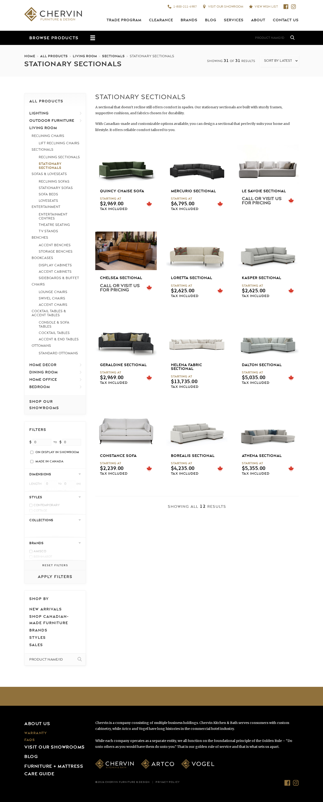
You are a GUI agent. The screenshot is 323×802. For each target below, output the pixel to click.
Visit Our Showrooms (54, 747)
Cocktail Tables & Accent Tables (49, 313)
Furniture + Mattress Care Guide (53, 770)
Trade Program (124, 20)
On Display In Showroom (57, 452)
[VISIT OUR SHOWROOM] (216, 38)
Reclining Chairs (48, 136)
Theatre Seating (54, 225)
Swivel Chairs (52, 298)
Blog (210, 20)
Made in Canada (49, 461)
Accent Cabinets (55, 271)
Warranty (35, 733)
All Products (54, 56)
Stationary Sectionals (50, 166)
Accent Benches (55, 245)
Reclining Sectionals (59, 157)
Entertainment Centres (53, 216)
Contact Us (286, 20)
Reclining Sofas (54, 181)
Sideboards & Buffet (59, 278)
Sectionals (113, 56)
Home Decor (43, 365)
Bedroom (39, 387)
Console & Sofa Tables (54, 324)
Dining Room (43, 372)
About (258, 20)
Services (234, 20)
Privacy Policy (168, 782)
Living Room (85, 56)
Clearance (161, 20)
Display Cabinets (55, 265)
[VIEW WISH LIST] (230, 38)
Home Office (43, 379)
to (55, 442)
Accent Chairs (53, 305)
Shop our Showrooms (44, 404)
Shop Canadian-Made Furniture (49, 619)
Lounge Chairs (53, 292)
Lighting (39, 113)
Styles (37, 637)
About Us (37, 723)
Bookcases (42, 258)
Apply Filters (55, 576)
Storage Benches (56, 251)
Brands (189, 20)
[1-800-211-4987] (202, 38)
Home (29, 56)
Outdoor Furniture (51, 120)
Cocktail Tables (54, 333)
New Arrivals (45, 609)
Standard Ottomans (58, 353)
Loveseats (48, 200)
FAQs (29, 740)
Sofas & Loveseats (49, 174)
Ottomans (41, 345)
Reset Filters (55, 565)
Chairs (38, 284)
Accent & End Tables (59, 339)
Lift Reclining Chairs (59, 143)
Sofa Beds (48, 194)
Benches (40, 237)
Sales (36, 645)
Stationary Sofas (56, 188)
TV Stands (48, 231)
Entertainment (46, 207)
